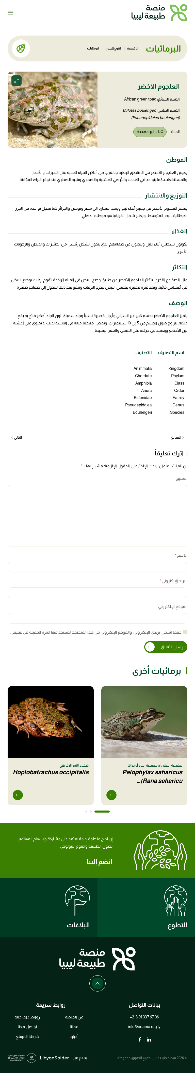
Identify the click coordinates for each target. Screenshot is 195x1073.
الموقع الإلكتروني (172, 606)
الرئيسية (132, 48)
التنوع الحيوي (113, 48)
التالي (18, 437)
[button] (10, 12)
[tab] (102, 812)
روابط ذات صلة (27, 1017)
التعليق (181, 478)
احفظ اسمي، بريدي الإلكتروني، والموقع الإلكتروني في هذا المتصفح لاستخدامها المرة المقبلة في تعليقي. (96, 632)
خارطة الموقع (27, 1036)
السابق (175, 437)
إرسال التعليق (172, 647)
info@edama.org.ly (144, 1027)
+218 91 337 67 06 (144, 1017)
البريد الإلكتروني (173, 581)
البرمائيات (93, 48)
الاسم (181, 555)
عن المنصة (74, 1017)
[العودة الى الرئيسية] (159, 12)
